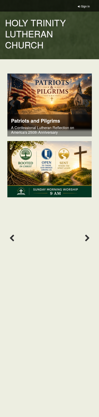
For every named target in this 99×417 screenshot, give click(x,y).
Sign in (85, 6)
